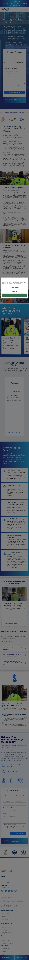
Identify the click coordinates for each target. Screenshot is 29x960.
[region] (14, 288)
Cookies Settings (14, 287)
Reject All (14, 291)
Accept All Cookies (14, 295)
